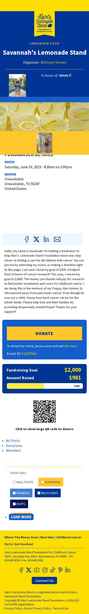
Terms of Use (60, 608)
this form (70, 346)
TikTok (52, 570)
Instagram (44, 570)
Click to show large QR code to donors (44, 429)
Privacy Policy (13, 608)
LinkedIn (47, 239)
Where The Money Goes (21, 537)
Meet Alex (47, 537)
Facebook (28, 239)
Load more (21, 516)
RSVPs (20, 504)
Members (13, 450)
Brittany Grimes (53, 62)
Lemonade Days (44, 43)
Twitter (36, 239)
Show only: (18, 473)
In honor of (49, 75)
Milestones (49, 493)
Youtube (36, 570)
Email (56, 239)
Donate (44, 333)
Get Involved (24, 544)
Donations (14, 445)
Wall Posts (24, 482)
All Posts (13, 440)
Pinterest (60, 570)
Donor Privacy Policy (37, 608)
